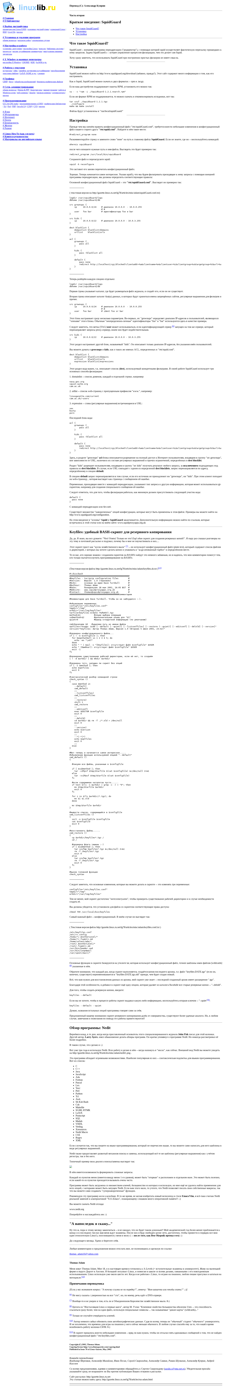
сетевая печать (58, 92)
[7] (127, 546)
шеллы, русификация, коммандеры (27, 51)
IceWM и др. (41, 62)
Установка (81, 31)
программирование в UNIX (31, 103)
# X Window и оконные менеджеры (22, 59)
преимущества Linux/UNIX (14, 29)
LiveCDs (11, 32)
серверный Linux (57, 29)
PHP (14, 106)
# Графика (8, 78)
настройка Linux (30, 48)
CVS (36, 106)
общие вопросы (9, 40)
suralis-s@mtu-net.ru (175, 1368)
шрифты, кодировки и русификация (34, 70)
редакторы (7, 70)
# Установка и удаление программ (21, 37)
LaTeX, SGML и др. (28, 73)
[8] (70, 965)
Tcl (5, 106)
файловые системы (55, 48)
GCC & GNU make (10, 103)
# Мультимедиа (11, 114)
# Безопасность (11, 122)
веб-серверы (22, 92)
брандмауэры (36, 90)
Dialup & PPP (23, 90)
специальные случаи (41, 40)
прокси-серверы (44, 92)
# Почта (7, 120)
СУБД (29, 106)
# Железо (7, 125)
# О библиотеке (11, 21)
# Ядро (6, 111)
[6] (173, 326)
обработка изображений (25, 81)
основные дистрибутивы (38, 29)
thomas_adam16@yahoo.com (83, 1254)
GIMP (5, 81)
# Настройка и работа (15, 45)
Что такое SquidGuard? (87, 28)
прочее (20, 32)
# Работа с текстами (14, 67)
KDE (33, 62)
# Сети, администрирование (18, 87)
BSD (5, 32)
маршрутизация (50, 90)
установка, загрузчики (12, 48)
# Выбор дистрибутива (15, 26)
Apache (32, 92)
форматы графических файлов (50, 81)
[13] (159, 568)
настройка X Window (12, 62)
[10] (83, 1277)
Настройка (81, 34)
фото (11, 81)
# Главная (8, 18)
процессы (7, 51)
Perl (9, 106)
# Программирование (14, 100)
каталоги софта (24, 40)
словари (41, 73)
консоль (42, 48)
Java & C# (21, 106)
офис (15, 70)
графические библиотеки (55, 103)
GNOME (25, 62)
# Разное (7, 128)
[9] (208, 1000)
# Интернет (9, 117)
